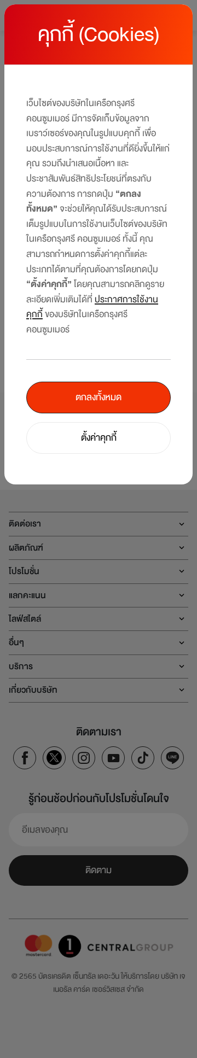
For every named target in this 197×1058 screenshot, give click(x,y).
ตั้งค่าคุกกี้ (99, 438)
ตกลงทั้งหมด (98, 397)
